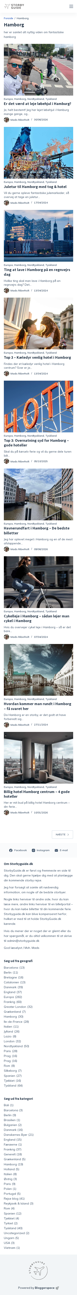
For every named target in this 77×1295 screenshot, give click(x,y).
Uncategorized (14, 1233)
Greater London (18, 1007)
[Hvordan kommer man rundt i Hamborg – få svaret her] (38, 670)
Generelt (10, 1154)
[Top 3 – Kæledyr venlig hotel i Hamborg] (38, 323)
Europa (8, 98)
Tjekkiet (12, 1081)
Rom (9, 1066)
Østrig (8, 1179)
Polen (8, 1189)
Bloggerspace (45, 1287)
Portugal (10, 1194)
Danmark (13, 987)
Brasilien (10, 1120)
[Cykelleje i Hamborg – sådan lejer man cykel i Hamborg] (38, 582)
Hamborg (20, 98)
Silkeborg (13, 1071)
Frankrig (13, 1002)
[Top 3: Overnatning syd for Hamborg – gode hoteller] (38, 406)
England (13, 992)
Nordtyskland (35, 98)
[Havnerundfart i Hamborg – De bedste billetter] (38, 494)
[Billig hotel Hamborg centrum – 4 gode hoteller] (38, 758)
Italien (11, 1026)
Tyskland (51, 98)
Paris (10, 1051)
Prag (10, 1056)
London (12, 1041)
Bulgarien (10, 1125)
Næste (60, 834)
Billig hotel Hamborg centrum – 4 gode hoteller (37, 794)
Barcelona (14, 967)
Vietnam (9, 1248)
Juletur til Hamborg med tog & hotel (35, 186)
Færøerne (10, 1144)
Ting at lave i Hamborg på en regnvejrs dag (37, 272)
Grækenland (15, 1012)
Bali (6, 1105)
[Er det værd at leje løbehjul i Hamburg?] (38, 70)
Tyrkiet (8, 1223)
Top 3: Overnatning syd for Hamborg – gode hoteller (36, 442)
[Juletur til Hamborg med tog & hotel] (38, 153)
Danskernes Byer (15, 1135)
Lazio (10, 1036)
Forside (8, 18)
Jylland (11, 1031)
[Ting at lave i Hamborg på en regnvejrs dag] (38, 236)
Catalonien (14, 982)
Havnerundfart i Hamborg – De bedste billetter (37, 530)
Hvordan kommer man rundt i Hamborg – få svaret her (37, 706)
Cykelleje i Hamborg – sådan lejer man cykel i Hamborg (36, 618)
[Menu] (71, 6)
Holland (9, 1169)
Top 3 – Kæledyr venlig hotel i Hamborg (37, 357)
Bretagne (13, 977)
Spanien (13, 1076)
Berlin (11, 972)
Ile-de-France (16, 1022)
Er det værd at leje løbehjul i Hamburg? (37, 103)
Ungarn (9, 1238)
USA (7, 1243)
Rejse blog (11, 1198)
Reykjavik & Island (16, 1203)
